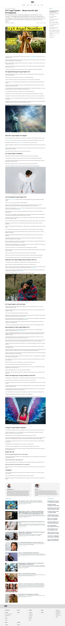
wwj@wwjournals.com (58, 613)
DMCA (56, 617)
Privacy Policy (57, 614)
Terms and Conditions (58, 615)
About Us (57, 616)
